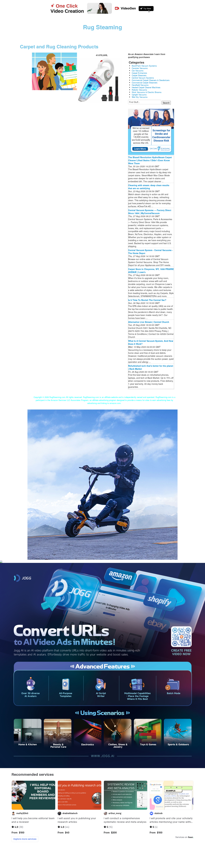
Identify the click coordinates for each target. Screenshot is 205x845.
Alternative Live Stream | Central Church (148, 321)
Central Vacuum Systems (143, 77)
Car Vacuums (137, 70)
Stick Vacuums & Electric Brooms (146, 92)
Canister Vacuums (140, 68)
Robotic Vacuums (139, 89)
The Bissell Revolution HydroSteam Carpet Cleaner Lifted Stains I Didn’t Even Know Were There (150, 160)
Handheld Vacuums (140, 85)
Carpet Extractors (139, 73)
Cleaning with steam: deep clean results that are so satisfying (148, 187)
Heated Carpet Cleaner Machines (146, 87)
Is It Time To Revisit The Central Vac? (147, 299)
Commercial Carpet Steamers (144, 82)
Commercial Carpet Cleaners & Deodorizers (151, 80)
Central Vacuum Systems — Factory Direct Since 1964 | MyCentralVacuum (149, 212)
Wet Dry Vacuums (140, 97)
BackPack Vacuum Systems (144, 65)
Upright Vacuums (139, 94)
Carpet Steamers (139, 75)
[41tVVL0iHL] (54, 71)
